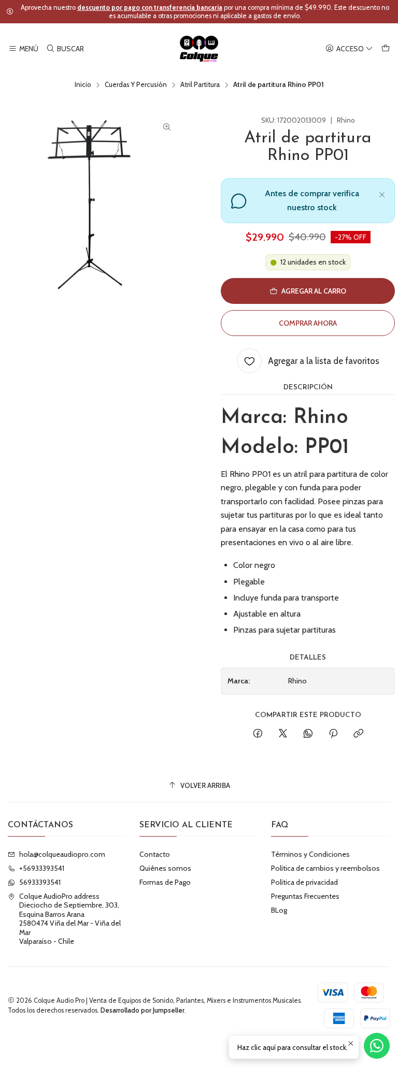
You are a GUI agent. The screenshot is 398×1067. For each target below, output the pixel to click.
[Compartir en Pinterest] (333, 734)
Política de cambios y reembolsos (325, 868)
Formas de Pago (165, 882)
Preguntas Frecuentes (305, 896)
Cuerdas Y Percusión (136, 85)
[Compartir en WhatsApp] (308, 734)
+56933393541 (41, 868)
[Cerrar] (381, 193)
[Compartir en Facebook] (257, 734)
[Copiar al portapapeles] (358, 734)
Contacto (154, 854)
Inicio (83, 85)
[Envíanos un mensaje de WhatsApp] (377, 1046)
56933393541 (40, 882)
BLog (279, 910)
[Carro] (385, 48)
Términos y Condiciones (310, 854)
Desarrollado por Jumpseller (142, 1010)
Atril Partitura (200, 85)
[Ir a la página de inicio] (199, 49)
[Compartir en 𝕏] (283, 734)
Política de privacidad (304, 882)
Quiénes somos (165, 868)
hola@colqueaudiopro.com (62, 854)
